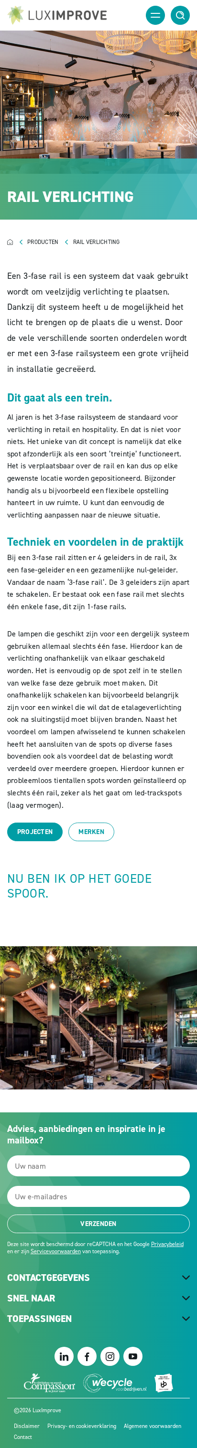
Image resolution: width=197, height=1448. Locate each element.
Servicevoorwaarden (56, 1251)
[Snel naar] (186, 1298)
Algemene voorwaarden (152, 1426)
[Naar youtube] (132, 1356)
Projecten (35, 831)
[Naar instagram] (110, 1356)
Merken (91, 831)
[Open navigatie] (155, 15)
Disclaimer (27, 1426)
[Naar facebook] (87, 1356)
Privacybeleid (167, 1244)
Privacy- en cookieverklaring (81, 1426)
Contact (23, 1437)
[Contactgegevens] (186, 1278)
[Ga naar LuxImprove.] (17, 242)
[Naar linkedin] (64, 1356)
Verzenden (98, 1223)
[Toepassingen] (186, 1319)
